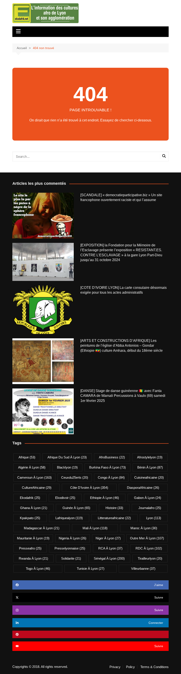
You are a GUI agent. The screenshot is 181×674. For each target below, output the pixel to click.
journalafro (149, 508)
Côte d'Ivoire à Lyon (89, 487)
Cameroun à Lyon (34, 477)
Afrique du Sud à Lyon (67, 457)
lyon (153, 518)
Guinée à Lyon (76, 508)
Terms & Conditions (154, 667)
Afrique (27, 457)
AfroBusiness (112, 457)
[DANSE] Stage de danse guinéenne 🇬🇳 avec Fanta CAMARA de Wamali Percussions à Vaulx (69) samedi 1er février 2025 (122, 396)
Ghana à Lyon (33, 508)
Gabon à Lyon (147, 498)
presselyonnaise (70, 548)
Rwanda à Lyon (33, 558)
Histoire (114, 508)
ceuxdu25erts (74, 477)
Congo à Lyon (111, 477)
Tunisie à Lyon (90, 568)
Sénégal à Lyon (109, 558)
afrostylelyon (149, 457)
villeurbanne (143, 568)
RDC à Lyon (149, 548)
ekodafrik (30, 498)
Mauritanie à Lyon (33, 538)
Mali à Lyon (95, 528)
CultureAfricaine (36, 487)
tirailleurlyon (150, 558)
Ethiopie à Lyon (104, 498)
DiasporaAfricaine (143, 487)
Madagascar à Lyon (41, 528)
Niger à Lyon (108, 538)
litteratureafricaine (114, 518)
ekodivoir (65, 498)
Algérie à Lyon (31, 467)
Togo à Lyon (38, 568)
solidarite (71, 558)
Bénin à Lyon (150, 467)
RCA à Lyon (110, 548)
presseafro (30, 548)
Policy (130, 667)
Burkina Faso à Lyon (107, 467)
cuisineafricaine (149, 477)
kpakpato (30, 518)
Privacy (115, 667)
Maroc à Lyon (143, 528)
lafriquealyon (69, 518)
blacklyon (67, 467)
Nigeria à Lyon (72, 538)
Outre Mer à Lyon (147, 538)
